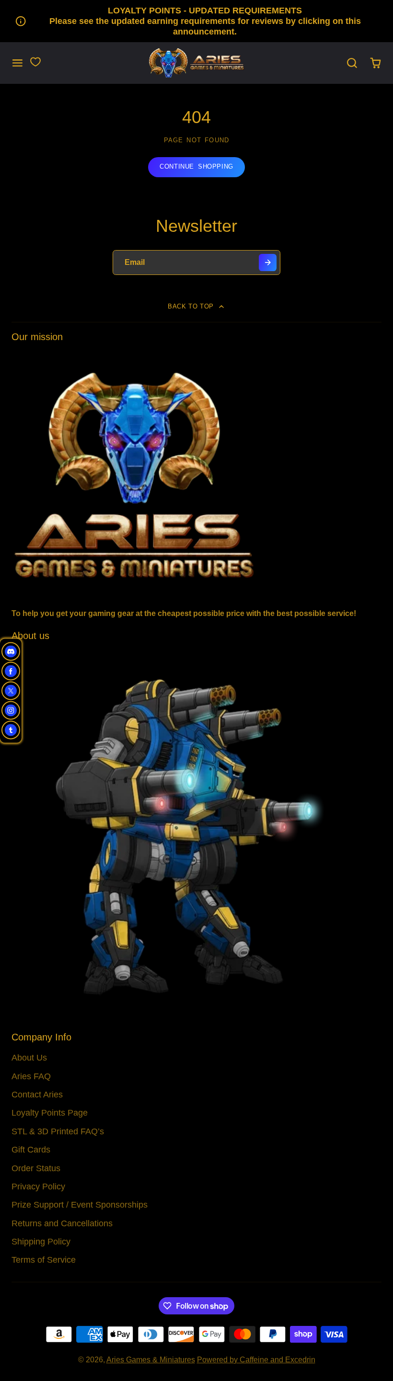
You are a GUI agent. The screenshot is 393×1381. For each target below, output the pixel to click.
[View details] (196, 473)
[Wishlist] (35, 62)
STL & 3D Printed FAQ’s (58, 1131)
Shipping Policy (41, 1241)
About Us (29, 1057)
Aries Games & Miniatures (150, 1360)
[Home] (196, 63)
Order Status (36, 1168)
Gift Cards (31, 1149)
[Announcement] (196, 21)
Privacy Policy (38, 1186)
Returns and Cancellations (62, 1223)
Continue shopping (196, 166)
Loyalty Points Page (50, 1113)
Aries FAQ (31, 1076)
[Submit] (268, 263)
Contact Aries (37, 1094)
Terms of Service (44, 1260)
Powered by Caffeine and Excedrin (256, 1360)
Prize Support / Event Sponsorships (80, 1205)
